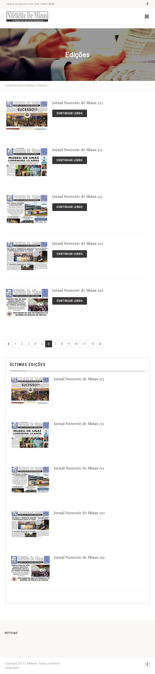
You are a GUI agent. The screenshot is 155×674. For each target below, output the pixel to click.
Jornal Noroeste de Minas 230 (77, 243)
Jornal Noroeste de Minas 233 (77, 102)
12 (92, 343)
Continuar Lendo (70, 113)
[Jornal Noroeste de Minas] (27, 17)
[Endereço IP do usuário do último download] (100, 343)
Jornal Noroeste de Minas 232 (77, 149)
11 (84, 343)
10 (76, 343)
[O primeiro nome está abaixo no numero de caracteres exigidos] (8, 343)
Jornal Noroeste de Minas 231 (77, 196)
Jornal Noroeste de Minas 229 (77, 290)
